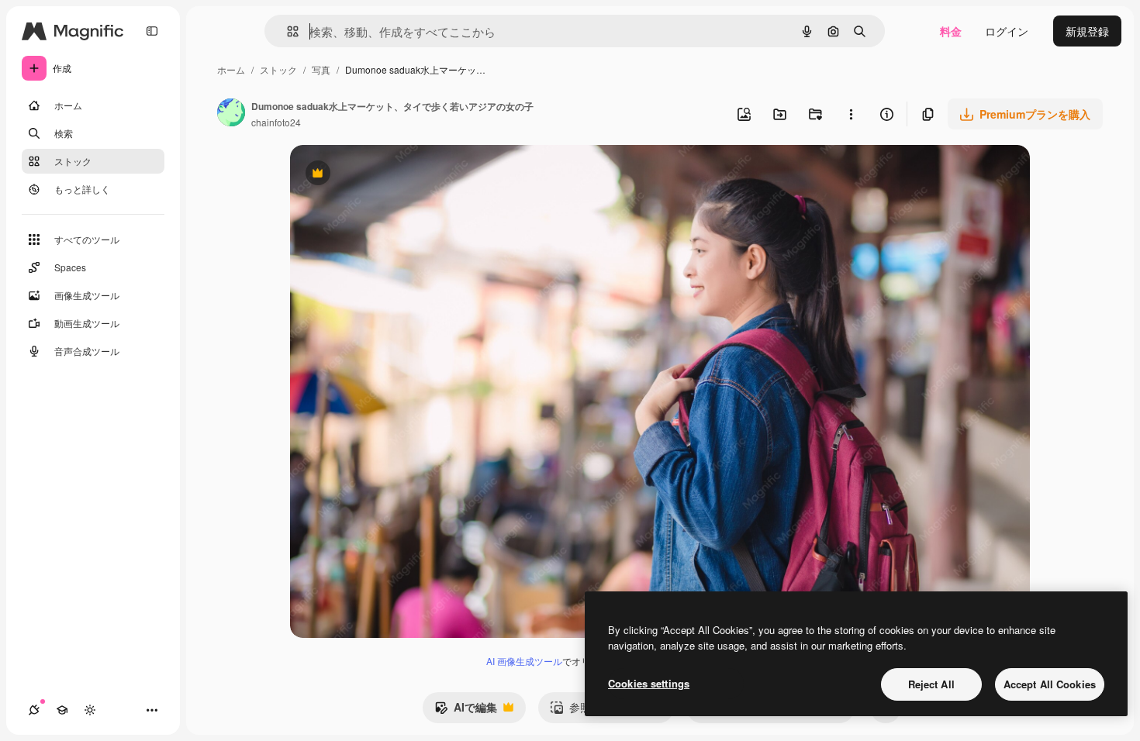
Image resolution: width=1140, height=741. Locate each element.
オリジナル (397, 175)
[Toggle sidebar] (152, 31)
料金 (951, 31)
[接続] (34, 710)
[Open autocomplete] (286, 31)
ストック (278, 69)
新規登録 (1087, 31)
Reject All (931, 684)
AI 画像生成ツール (524, 660)
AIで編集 (465, 710)
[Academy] (62, 710)
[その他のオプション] (850, 113)
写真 (321, 69)
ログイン (1006, 31)
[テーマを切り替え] (90, 710)
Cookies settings (648, 683)
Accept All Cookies (1050, 684)
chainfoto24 (276, 122)
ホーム (231, 69)
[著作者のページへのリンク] (231, 113)
